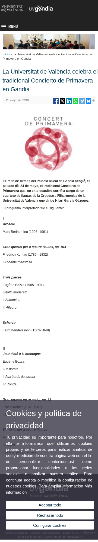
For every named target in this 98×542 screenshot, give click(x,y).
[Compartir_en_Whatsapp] (75, 103)
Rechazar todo (50, 515)
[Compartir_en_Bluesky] (88, 103)
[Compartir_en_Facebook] (56, 103)
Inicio (6, 54)
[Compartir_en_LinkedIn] (69, 103)
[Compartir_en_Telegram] (82, 103)
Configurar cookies (50, 525)
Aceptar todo (50, 505)
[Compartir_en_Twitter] (62, 103)
